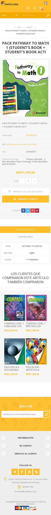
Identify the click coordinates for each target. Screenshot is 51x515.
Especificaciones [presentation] (25, 229)
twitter (28, 210)
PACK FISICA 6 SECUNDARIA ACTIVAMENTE (12, 370)
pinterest (32, 210)
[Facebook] (22, 472)
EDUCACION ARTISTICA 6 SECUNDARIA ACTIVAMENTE (34, 371)
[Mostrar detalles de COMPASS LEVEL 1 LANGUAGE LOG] (14, 308)
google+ (37, 210)
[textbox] (32, 15)
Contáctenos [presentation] (25, 236)
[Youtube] (29, 472)
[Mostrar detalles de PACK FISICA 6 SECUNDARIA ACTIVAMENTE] (14, 351)
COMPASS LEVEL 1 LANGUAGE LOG (14, 325)
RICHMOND (31, 135)
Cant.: (16, 181)
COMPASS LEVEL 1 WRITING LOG (35, 325)
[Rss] (36, 472)
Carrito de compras (41, 8)
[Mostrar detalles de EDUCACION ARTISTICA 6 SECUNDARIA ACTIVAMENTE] (36, 351)
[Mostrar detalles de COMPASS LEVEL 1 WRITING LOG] (36, 308)
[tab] (25, 230)
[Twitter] (14, 472)
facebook (23, 210)
